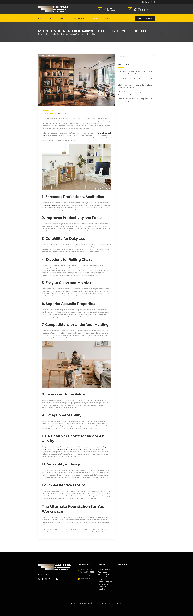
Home (40, 18)
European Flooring (104, 574)
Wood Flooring (102, 589)
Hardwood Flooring (104, 570)
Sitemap (119, 603)
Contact (107, 18)
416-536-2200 (108, 8)
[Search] (153, 56)
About (51, 18)
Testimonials (80, 18)
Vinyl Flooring (102, 587)
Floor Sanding (102, 572)
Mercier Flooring (103, 584)
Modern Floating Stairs (105, 582)
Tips (43, 110)
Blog (94, 18)
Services (64, 18)
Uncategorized (50, 110)
